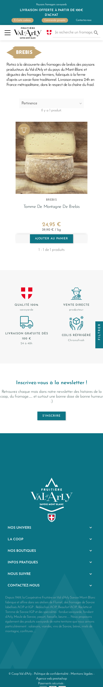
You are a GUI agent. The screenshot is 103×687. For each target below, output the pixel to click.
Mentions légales (82, 674)
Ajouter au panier (51, 238)
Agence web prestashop (51, 679)
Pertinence (29, 103)
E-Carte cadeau (22, 20)
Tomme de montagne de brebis (51, 206)
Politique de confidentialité (51, 674)
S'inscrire (51, 415)
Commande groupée (54, 20)
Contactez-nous (84, 20)
